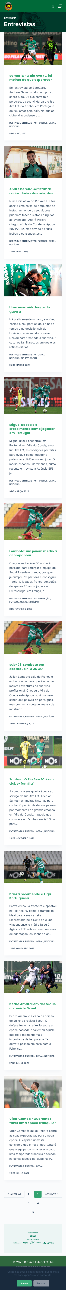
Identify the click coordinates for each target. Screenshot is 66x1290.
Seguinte (50, 1194)
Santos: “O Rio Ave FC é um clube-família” (31, 781)
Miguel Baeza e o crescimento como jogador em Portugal (32, 429)
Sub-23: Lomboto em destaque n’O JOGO (26, 666)
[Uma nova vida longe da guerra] (33, 282)
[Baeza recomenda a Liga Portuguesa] (33, 869)
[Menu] (60, 6)
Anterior (15, 1194)
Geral (52, 123)
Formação (44, 598)
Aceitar (24, 1283)
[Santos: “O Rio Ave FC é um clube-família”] (33, 754)
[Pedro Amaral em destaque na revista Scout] (33, 979)
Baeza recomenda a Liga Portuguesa (30, 896)
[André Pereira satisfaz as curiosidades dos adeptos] (33, 164)
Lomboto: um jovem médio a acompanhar (33, 553)
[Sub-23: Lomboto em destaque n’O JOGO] (33, 639)
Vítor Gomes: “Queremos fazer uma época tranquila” (32, 1121)
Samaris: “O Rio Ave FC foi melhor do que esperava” (30, 77)
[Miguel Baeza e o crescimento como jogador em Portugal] (33, 397)
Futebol (43, 123)
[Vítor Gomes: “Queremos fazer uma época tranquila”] (33, 1093)
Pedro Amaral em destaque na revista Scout (32, 1006)
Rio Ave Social (29, 358)
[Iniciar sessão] (53, 6)
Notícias (14, 126)
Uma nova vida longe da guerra (29, 309)
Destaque (15, 123)
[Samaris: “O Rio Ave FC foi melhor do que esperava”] (33, 50)
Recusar (41, 1283)
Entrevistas (29, 123)
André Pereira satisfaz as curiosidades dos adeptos (31, 191)
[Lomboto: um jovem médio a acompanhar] (33, 523)
